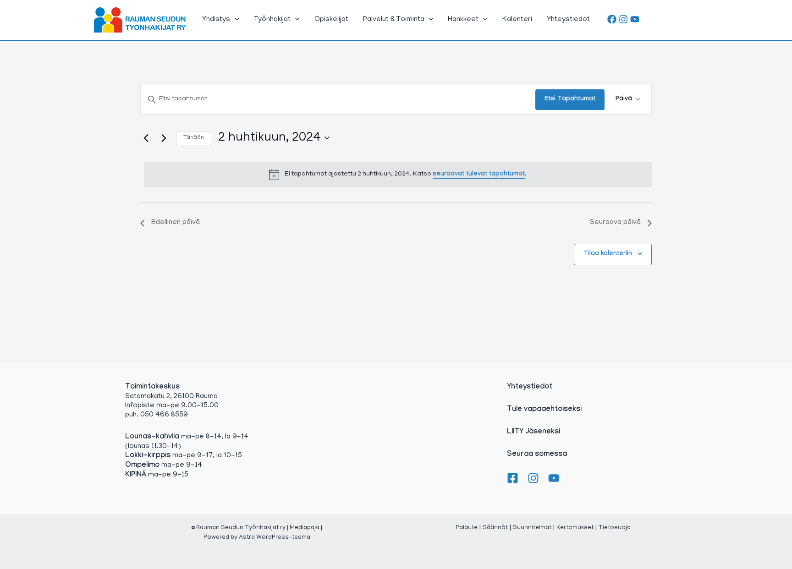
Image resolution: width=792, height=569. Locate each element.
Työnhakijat (272, 20)
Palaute (467, 528)
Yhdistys (216, 20)
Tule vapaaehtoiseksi (544, 409)
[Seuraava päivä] (163, 137)
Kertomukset (575, 528)
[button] (234, 19)
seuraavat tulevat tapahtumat (479, 174)
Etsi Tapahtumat (569, 99)
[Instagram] (623, 19)
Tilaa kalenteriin (607, 254)
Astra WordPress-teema (274, 537)
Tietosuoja (615, 528)
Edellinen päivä (175, 223)
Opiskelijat (331, 20)
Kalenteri (517, 20)
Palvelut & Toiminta (393, 20)
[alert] (398, 174)
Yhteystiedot (568, 20)
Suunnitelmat (532, 528)
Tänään (193, 138)
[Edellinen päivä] (145, 137)
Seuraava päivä (615, 223)
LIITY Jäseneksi (533, 432)
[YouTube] (634, 19)
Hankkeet (463, 20)
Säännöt (495, 528)
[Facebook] (611, 19)
